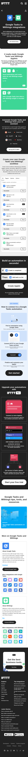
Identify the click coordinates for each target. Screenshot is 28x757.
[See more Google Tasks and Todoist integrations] (18, 579)
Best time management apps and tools (10, 715)
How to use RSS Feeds (6, 719)
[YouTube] (14, 751)
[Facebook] (4, 751)
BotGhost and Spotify (19, 694)
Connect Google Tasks (10, 569)
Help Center (4, 692)
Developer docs (5, 700)
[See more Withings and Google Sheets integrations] (7, 631)
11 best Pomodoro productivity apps (9, 723)
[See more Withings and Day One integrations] (7, 641)
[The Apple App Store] (8, 734)
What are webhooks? (6, 721)
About (19, 745)
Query (9, 206)
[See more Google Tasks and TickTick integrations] (7, 590)
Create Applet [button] (14, 286)
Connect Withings (9, 622)
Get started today (14, 41)
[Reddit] (23, 751)
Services (3, 683)
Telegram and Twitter (19, 703)
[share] (26, 10)
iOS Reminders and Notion (20, 698)
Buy (3, 618)
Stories (3, 685)
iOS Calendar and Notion (19, 685)
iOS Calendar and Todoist (20, 700)
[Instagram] (11, 751)
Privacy (14, 745)
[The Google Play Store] (19, 734)
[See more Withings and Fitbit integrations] (18, 631)
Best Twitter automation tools (8, 713)
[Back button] (2, 10)
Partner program (20, 743)
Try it (23, 190)
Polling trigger (10, 187)
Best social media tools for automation (10, 730)
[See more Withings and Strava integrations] (7, 636)
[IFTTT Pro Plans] (23, 204)
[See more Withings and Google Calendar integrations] (18, 636)
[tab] (2, 178)
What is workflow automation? (8, 717)
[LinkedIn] (7, 751)
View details (6, 190)
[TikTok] (20, 751)
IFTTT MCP (3, 690)
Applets (3, 687)
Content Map (4, 694)
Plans (2, 698)
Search (3, 696)
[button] (26, 4)
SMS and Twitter (17, 696)
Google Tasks (13, 24)
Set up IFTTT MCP (14, 149)
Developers (6, 743)
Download (5, 565)
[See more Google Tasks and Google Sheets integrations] (18, 590)
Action (9, 196)
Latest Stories (5, 709)
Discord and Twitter (18, 705)
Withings (7, 27)
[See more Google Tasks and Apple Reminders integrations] (7, 579)
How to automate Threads (7, 725)
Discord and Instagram (19, 683)
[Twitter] (17, 751)
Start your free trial (14, 482)
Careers (13, 743)
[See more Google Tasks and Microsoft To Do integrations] (7, 585)
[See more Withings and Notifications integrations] (18, 641)
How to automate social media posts (9, 728)
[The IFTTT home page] (5, 3)
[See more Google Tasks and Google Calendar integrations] (18, 585)
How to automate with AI (7, 711)
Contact (9, 745)
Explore (3, 681)
